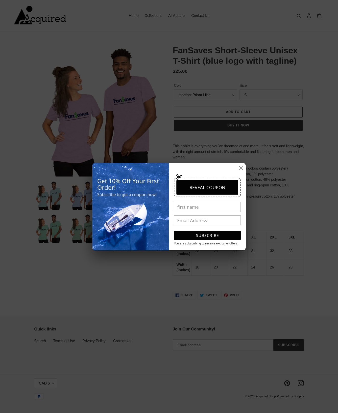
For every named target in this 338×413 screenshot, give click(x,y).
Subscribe (207, 235)
